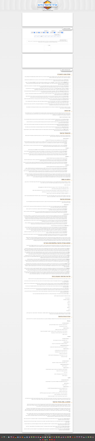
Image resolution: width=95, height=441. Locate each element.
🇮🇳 (31, 437)
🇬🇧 (20, 437)
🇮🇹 (43, 437)
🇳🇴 (65, 437)
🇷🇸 (84, 437)
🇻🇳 (50, 439)
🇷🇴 (75, 437)
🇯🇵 (45, 437)
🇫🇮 (27, 437)
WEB (46, 32)
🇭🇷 (36, 437)
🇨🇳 (52, 439)
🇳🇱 (63, 437)
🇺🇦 (45, 439)
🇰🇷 (50, 437)
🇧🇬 (4, 437)
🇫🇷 (29, 437)
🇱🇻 (54, 437)
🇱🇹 (52, 437)
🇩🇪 (15, 437)
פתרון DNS (59, 32)
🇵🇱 (70, 437)
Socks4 (37, 32)
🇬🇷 (18, 437)
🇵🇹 (72, 437)
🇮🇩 (40, 437)
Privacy (46, 434)
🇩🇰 (13, 437)
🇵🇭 (40, 439)
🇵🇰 (47, 439)
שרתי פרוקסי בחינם (47, 5)
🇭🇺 (38, 437)
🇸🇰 (79, 437)
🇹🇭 (93, 437)
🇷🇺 (77, 437)
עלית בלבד (52, 32)
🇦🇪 (2, 437)
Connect (42, 32)
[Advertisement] (47, 19)
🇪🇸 (22, 437)
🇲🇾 (61, 437)
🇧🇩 (6, 437)
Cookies (49, 434)
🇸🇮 (81, 437)
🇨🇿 (11, 437)
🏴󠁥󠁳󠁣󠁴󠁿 (9, 437)
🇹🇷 (43, 439)
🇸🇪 (86, 437)
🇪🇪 (24, 437)
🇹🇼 (54, 439)
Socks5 (33, 32)
